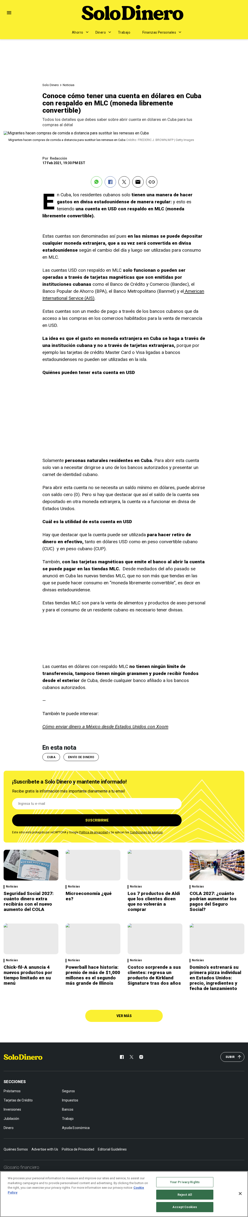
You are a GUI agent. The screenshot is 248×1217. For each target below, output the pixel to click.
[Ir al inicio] (23, 1057)
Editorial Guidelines (112, 1149)
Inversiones (12, 1109)
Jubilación (11, 1119)
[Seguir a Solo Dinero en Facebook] (122, 1057)
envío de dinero (81, 757)
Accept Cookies (184, 1207)
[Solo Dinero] (132, 12)
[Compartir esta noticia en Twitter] (124, 182)
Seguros (68, 1091)
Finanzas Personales (159, 32)
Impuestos (70, 1100)
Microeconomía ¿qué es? (89, 896)
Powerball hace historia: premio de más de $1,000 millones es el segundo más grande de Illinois (93, 975)
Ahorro (77, 32)
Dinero (100, 32)
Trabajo (124, 32)
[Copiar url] (151, 182)
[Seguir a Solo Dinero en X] (131, 1057)
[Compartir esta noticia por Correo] (138, 182)
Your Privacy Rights (185, 1182)
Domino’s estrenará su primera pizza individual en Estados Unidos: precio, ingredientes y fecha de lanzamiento (215, 977)
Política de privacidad (93, 832)
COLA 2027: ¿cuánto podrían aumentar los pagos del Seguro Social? (213, 901)
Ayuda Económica (76, 1128)
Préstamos (12, 1091)
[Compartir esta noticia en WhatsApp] (96, 182)
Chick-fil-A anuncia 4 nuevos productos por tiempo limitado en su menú (28, 975)
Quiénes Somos (16, 1149)
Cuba (51, 757)
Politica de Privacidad (78, 1149)
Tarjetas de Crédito (18, 1100)
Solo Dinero (50, 85)
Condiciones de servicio (146, 832)
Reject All (185, 1194)
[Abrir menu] (9, 12)
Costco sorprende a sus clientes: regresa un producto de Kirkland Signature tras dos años (154, 975)
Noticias (68, 85)
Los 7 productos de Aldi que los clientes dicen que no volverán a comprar (154, 901)
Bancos (67, 1109)
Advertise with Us (44, 1149)
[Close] (240, 1193)
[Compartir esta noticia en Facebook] (110, 182)
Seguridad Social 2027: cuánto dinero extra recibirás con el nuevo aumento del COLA (29, 901)
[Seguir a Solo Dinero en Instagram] (141, 1057)
